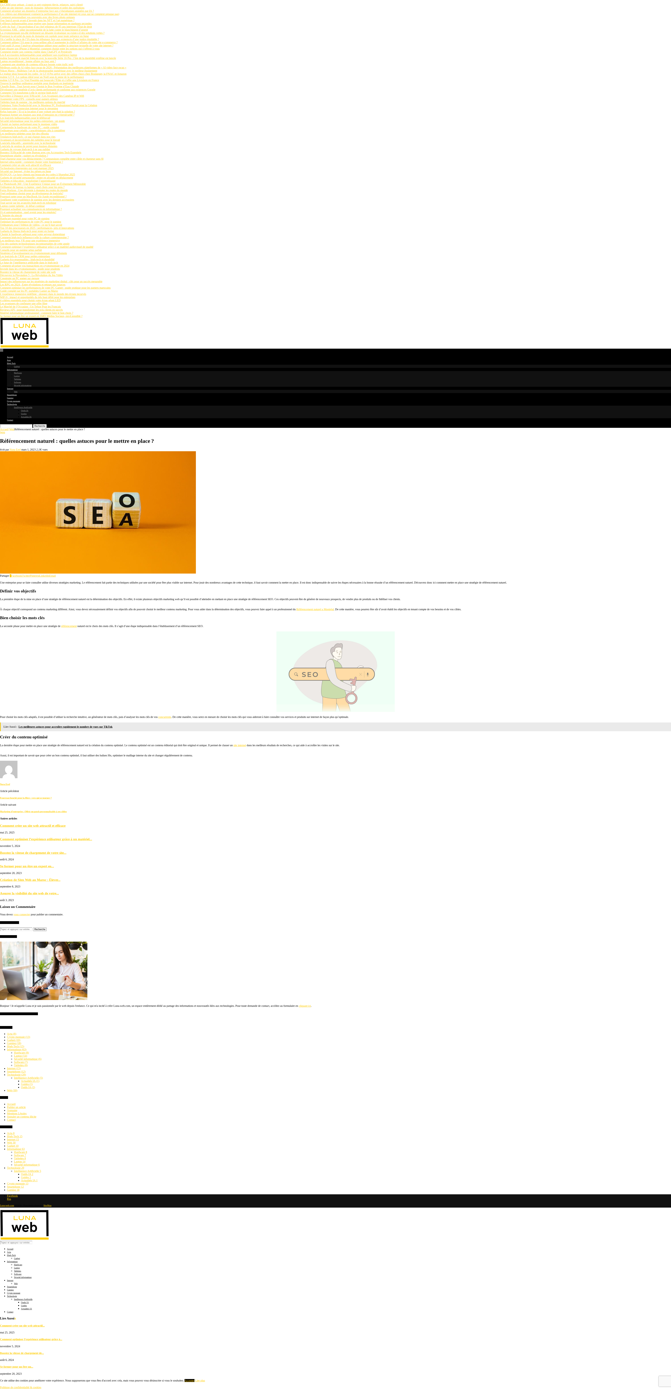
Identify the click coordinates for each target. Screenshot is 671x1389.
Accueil (10, 357)
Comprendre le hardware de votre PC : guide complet (29, 127)
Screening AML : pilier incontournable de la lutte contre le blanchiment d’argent (44, 29)
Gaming (10, 398)
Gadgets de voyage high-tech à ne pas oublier (25, 149)
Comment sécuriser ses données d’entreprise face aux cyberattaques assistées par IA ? (47, 10)
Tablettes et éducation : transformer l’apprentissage (28, 180)
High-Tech (11, 363)
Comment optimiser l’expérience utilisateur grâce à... (31, 1339)
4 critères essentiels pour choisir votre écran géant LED (30, 300)
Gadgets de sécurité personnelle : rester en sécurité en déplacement (36, 177)
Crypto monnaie (13, 401)
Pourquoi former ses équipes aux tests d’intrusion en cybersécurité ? (37, 114)
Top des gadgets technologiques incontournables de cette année (35, 243)
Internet (10, 388)
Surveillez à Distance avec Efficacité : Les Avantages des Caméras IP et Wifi (42, 95)
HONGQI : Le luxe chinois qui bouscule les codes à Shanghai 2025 (37, 174)
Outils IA (24, 410)
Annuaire (12, 1110)
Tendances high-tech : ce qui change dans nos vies (27, 136)
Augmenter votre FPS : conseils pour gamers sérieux (29, 99)
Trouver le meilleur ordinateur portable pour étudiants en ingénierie (37, 83)
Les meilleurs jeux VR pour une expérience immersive (30, 240)
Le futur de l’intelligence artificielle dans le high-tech (29, 262)
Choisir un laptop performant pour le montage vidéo (28, 124)
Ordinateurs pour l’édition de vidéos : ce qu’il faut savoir (31, 224)
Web (15, 392)
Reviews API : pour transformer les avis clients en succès (31, 309)
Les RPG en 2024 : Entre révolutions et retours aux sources (32, 284)
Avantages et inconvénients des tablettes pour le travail (30, 139)
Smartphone (12, 395)
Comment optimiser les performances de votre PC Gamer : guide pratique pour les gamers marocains (55, 287)
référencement (69, 626)
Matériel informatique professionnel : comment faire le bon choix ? (36, 312)
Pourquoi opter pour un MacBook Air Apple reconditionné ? (33, 196)
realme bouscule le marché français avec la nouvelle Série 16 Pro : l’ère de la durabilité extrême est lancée (58, 58)
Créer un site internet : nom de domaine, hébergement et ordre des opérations (42, 7)
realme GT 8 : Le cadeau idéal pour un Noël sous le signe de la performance (42, 76)
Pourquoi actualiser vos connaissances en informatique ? (31, 209)
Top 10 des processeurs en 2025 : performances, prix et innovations (37, 227)
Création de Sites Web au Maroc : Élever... (30, 880)
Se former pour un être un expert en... (27, 866)
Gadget (17, 366)
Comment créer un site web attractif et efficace (25, 165)
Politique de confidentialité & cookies (20, 1387)
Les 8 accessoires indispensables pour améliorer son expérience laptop (38, 54)
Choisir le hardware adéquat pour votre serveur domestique (32, 234)
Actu (9, 360)
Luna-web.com (7, 1205)
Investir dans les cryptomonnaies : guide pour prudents (30, 268)
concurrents (164, 716)
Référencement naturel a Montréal (315, 609)
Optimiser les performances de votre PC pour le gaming (30, 221)
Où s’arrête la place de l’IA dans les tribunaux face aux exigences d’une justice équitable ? (49, 39)
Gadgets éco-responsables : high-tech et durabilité (27, 259)
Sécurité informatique (22, 385)
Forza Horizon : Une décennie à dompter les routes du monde (34, 190)
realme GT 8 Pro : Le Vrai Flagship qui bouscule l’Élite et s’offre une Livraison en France (49, 80)
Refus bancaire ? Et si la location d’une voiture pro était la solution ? (37, 111)
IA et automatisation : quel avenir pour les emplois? (28, 212)
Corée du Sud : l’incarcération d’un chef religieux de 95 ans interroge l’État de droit (46, 26)
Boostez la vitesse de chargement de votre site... (33, 853)
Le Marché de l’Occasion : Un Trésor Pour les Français (30, 306)
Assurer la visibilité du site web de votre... (29, 893)
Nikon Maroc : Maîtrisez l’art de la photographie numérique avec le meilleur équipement (48, 70)
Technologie (12, 404)
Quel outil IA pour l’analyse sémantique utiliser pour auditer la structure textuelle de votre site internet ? (56, 45)
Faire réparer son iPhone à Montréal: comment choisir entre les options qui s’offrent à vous (50, 48)
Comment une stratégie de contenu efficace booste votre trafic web (36, 64)
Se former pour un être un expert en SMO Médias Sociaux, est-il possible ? (41, 316)
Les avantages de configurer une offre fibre (23, 303)
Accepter (189, 1380)
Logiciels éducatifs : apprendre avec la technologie (28, 143)
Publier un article (16, 1107)
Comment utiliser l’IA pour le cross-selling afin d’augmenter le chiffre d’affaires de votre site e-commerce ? (59, 42)
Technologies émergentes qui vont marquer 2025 (27, 168)
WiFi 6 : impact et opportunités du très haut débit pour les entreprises (37, 297)
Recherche (39, 426)
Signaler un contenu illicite (21, 1116)
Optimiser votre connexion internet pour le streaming (29, 108)
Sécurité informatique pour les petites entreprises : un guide (32, 121)
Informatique (12, 370)
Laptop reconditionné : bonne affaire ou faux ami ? (28, 61)
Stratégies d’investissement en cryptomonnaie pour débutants (33, 253)
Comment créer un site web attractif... (22, 1325)
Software (17, 382)
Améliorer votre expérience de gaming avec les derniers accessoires (37, 199)
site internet (239, 745)
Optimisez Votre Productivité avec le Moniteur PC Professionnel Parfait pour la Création (48, 105)
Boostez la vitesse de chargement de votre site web (28, 272)
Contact (10, 420)
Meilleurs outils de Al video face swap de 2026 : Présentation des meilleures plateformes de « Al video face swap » (63, 67)
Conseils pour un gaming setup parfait (21, 250)
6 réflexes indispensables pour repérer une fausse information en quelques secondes (46, 23)
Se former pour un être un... (16, 1366)
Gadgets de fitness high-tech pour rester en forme (27, 231)
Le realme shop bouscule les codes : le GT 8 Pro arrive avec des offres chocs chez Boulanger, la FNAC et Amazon (63, 73)
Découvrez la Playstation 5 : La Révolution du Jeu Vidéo (31, 275)
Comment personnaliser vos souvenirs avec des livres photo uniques (37, 17)
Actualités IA (26, 417)
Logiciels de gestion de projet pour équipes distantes (28, 146)
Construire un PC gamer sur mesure (19, 278)
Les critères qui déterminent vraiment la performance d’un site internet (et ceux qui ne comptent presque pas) (59, 14)
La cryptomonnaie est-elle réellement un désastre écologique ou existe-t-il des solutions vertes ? (52, 32)
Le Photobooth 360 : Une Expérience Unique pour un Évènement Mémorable (43, 183)
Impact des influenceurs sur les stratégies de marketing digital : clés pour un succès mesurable (51, 281)
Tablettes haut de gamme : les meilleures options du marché (32, 102)
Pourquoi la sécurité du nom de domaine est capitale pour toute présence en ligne (44, 36)
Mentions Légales (17, 1113)
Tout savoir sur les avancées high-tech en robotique (28, 202)
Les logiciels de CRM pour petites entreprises (25, 256)
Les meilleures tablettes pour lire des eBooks (24, 133)
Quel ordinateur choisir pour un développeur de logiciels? (31, 193)
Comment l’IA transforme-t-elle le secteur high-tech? (29, 92)
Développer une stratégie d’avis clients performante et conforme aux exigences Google (47, 89)
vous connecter (21, 914)
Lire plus (200, 1380)
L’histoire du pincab (11, 215)
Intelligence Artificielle (23, 407)
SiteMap (48, 1205)
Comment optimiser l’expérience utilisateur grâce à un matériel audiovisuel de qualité (46, 246)
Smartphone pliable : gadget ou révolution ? (24, 155)
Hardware (18, 373)
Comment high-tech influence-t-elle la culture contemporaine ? (34, 237)
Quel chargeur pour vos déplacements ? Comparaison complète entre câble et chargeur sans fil (51, 158)
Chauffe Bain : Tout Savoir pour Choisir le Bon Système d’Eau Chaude (39, 86)
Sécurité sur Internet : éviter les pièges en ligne (25, 171)
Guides (24, 414)
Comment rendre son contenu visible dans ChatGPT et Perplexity (36, 51)
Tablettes (17, 379)
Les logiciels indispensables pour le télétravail (25, 117)
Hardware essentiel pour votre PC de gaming (24, 218)
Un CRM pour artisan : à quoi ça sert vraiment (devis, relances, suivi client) (41, 4)
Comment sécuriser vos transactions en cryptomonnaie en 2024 (34, 265)
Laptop (17, 376)
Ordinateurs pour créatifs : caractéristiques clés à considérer (32, 130)
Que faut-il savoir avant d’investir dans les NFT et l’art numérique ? (37, 20)
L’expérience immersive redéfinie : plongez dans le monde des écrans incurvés (43, 294)
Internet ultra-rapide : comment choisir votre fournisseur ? (31, 161)
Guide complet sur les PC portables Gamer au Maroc (29, 290)
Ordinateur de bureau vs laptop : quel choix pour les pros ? (32, 187)
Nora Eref (15, 449)
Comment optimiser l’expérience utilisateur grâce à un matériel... (46, 839)
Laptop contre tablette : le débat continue (22, 205)
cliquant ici (305, 1005)
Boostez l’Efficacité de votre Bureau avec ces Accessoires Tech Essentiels (40, 152)
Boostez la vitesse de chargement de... (22, 1353)
